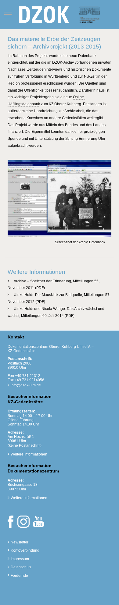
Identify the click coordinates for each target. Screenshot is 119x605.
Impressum (20, 559)
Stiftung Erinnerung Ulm (85, 138)
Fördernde (19, 575)
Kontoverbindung (25, 550)
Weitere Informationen (29, 454)
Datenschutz (21, 567)
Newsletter (19, 542)
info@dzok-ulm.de (26, 385)
